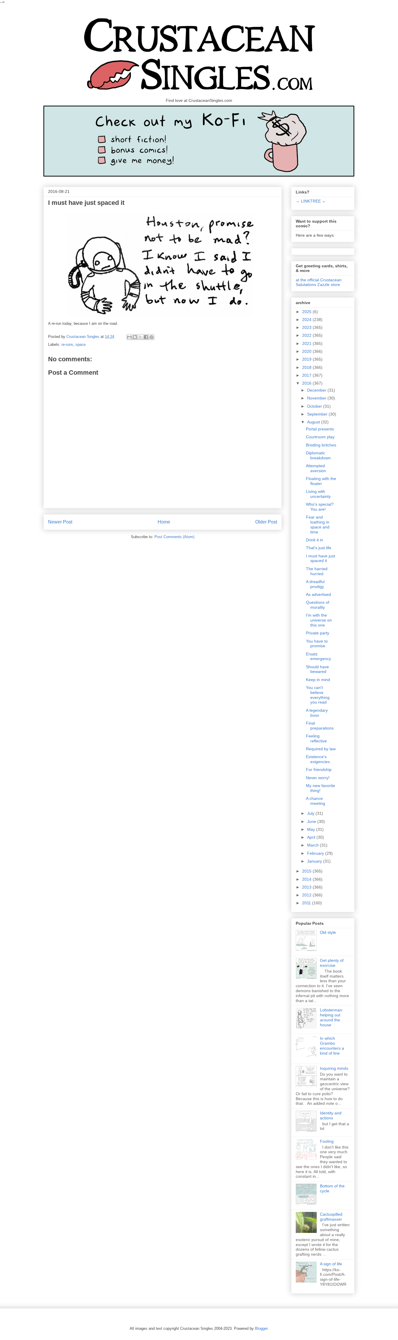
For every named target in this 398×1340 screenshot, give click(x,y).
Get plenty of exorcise (332, 963)
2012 (307, 895)
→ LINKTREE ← (311, 201)
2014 (307, 879)
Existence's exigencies (318, 759)
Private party (317, 633)
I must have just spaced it (320, 558)
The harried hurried (316, 571)
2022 (307, 335)
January (315, 861)
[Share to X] (140, 337)
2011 (307, 903)
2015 (307, 871)
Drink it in (314, 540)
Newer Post (60, 521)
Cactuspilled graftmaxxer (331, 1217)
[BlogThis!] (135, 337)
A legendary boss (317, 713)
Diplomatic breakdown (318, 455)
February (316, 853)
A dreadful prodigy (315, 584)
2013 (307, 887)
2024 (307, 319)
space (80, 344)
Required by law (321, 748)
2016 (307, 383)
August (314, 422)
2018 (307, 367)
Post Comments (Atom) (174, 537)
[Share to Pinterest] (151, 337)
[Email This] (129, 337)
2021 (307, 343)
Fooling (327, 1141)
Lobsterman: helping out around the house (331, 1017)
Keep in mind (318, 679)
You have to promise (317, 643)
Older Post (266, 521)
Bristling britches (321, 445)
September (318, 414)
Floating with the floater (321, 481)
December (317, 390)
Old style (328, 932)
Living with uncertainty (318, 494)
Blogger (261, 1328)
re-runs (67, 344)
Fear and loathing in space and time (318, 524)
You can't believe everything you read (318, 694)
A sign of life (331, 1264)
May (311, 829)
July (311, 813)
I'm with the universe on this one (319, 620)
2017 (307, 375)
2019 (307, 359)
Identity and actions (330, 1115)
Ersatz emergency (318, 656)
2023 (307, 327)
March (313, 845)
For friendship (319, 769)
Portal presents (320, 429)
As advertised (318, 594)
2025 (307, 311)
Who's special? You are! (320, 507)
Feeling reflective (316, 738)
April (311, 837)
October (315, 406)
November (317, 398)
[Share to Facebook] (146, 337)
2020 (307, 351)
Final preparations (320, 725)
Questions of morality (317, 605)
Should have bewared (317, 669)
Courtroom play (320, 437)
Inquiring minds (334, 1068)
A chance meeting (315, 801)
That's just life (318, 547)
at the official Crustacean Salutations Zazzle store (318, 282)
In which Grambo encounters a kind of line (332, 1045)
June (312, 821)
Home (164, 521)
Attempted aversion (316, 468)
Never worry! (318, 777)
